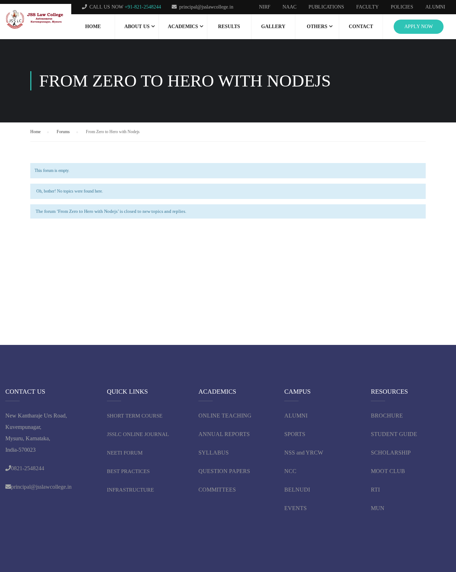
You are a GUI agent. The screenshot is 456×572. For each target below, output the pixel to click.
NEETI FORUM (124, 453)
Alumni (435, 7)
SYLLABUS (213, 453)
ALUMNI (295, 416)
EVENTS (295, 508)
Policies (402, 7)
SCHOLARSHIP (391, 453)
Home (93, 26)
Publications (326, 7)
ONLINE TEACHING (225, 416)
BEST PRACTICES (128, 471)
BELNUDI (297, 490)
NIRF (264, 7)
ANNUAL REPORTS (224, 434)
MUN (377, 508)
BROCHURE (387, 416)
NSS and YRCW (303, 453)
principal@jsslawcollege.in (206, 7)
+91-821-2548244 (143, 7)
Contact (361, 26)
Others (317, 26)
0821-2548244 (27, 468)
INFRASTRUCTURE (130, 490)
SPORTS (294, 434)
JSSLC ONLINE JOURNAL (138, 434)
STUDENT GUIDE (394, 434)
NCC (290, 471)
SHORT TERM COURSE (134, 416)
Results (229, 26)
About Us (137, 26)
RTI (375, 490)
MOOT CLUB (388, 471)
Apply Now (418, 26)
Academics (183, 26)
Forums (63, 131)
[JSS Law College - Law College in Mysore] (35, 20)
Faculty (367, 7)
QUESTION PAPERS (224, 471)
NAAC (289, 7)
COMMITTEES (217, 490)
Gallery (273, 26)
